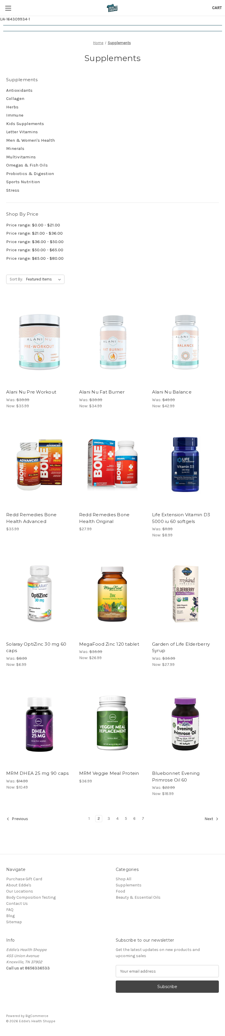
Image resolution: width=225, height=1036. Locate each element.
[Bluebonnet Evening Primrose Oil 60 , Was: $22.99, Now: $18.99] (185, 723)
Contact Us (17, 903)
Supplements (129, 885)
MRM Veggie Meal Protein (109, 773)
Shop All (123, 878)
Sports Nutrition (23, 181)
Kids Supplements (25, 123)
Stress (12, 190)
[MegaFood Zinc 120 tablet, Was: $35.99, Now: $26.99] (112, 594)
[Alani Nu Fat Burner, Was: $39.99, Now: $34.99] (112, 342)
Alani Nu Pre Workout (31, 392)
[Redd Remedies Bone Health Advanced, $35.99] (39, 465)
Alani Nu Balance (172, 392)
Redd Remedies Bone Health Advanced (31, 518)
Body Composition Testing (31, 897)
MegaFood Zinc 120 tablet (109, 644)
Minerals (15, 148)
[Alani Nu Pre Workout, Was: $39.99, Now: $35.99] (39, 342)
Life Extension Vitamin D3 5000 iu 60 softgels (181, 518)
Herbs (12, 107)
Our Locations (19, 891)
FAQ (9, 909)
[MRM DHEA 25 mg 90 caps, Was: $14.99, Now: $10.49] (39, 723)
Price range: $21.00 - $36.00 (34, 233)
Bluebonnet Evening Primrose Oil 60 (176, 776)
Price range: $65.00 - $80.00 (35, 258)
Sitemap (14, 921)
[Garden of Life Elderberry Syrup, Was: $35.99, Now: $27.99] (185, 594)
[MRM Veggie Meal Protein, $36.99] (112, 723)
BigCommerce (36, 1016)
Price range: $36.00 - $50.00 (35, 241)
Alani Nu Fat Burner (102, 392)
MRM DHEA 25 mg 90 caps (37, 773)
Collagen (15, 98)
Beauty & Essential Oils (138, 897)
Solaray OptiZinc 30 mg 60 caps (36, 647)
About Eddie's (18, 885)
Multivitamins (21, 157)
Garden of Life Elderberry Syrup (181, 647)
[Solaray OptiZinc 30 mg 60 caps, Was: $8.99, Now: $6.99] (39, 594)
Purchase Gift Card (24, 878)
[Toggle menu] (8, 8)
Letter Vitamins (22, 131)
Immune (14, 115)
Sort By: (16, 279)
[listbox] (44, 279)
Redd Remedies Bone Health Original (104, 518)
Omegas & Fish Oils (27, 165)
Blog (10, 915)
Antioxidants (19, 90)
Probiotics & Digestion (30, 173)
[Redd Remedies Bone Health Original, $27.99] (112, 465)
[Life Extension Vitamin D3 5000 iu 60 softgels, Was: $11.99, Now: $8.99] (185, 465)
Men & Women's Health (30, 140)
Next (209, 818)
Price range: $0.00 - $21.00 (33, 225)
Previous (19, 818)
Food (120, 891)
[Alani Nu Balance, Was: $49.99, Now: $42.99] (185, 342)
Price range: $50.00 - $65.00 (34, 249)
